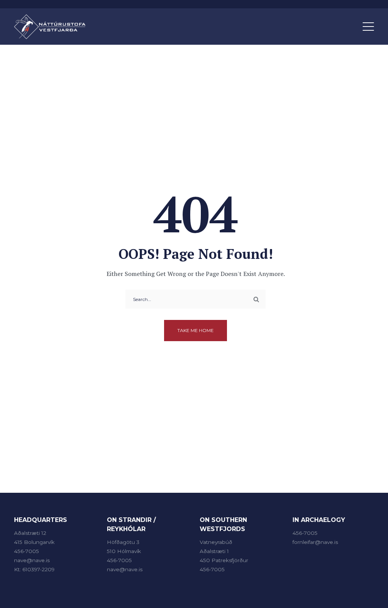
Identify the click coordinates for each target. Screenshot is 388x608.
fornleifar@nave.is (315, 542)
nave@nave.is (32, 560)
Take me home (195, 330)
